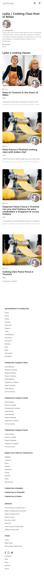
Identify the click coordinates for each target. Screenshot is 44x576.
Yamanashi (8, 353)
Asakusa (8, 460)
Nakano (7, 476)
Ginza (7, 479)
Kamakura (8, 341)
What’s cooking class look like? (15, 511)
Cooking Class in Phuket (13, 496)
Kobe (6, 350)
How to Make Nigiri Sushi (13, 546)
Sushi (7, 540)
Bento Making (9, 379)
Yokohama (8, 338)
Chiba (7, 331)
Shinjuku (8, 457)
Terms (7, 569)
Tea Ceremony (10, 392)
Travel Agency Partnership (14, 526)
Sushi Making (9, 367)
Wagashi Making (10, 373)
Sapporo (8, 328)
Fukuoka (8, 322)
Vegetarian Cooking (11, 382)
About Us (8, 523)
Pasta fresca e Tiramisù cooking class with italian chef (19, 150)
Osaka (7, 319)
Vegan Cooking (10, 385)
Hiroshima (8, 356)
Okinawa (8, 344)
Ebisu (7, 463)
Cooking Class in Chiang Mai (14, 492)
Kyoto (7, 316)
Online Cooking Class (12, 514)
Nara (6, 347)
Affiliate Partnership (12, 530)
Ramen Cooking (10, 376)
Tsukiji (7, 472)
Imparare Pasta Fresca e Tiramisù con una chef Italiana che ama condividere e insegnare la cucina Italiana (20, 210)
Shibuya (7, 466)
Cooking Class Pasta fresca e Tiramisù (17, 273)
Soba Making (9, 388)
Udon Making (9, 414)
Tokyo (7, 313)
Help (6, 559)
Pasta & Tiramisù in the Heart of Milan (20, 93)
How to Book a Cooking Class (15, 508)
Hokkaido (8, 325)
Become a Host (10, 520)
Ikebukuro (8, 469)
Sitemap (7, 565)
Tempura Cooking (11, 370)
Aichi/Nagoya (9, 334)
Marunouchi (9, 482)
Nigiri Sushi (9, 543)
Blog (6, 562)
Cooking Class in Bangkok (14, 488)
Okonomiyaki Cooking (12, 408)
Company (8, 556)
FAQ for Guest (9, 517)
